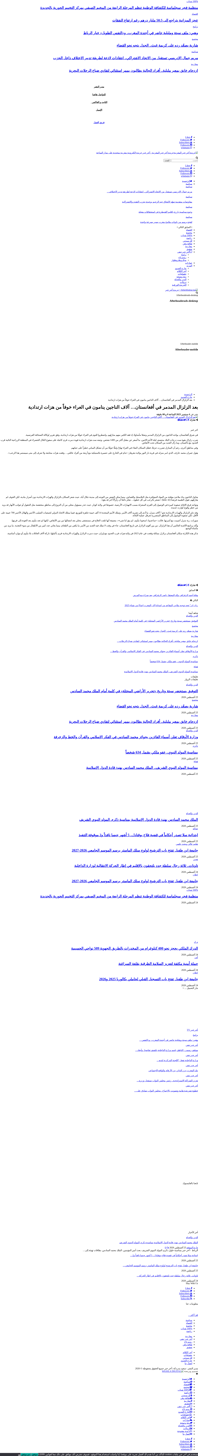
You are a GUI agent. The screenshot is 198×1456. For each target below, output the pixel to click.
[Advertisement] (129, 323)
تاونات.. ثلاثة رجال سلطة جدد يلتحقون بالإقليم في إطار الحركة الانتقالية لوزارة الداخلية (136, 866)
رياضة (189, 238)
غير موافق (26, 1454)
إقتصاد (195, 14)
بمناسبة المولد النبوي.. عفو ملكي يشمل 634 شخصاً (162, 752)
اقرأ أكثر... (193, 1315)
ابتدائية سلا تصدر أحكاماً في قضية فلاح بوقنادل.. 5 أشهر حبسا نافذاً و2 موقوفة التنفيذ (138, 835)
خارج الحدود (180, 268)
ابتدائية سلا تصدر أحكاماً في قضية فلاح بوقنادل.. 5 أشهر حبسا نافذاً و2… (164, 1255)
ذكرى (195, 656)
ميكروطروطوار (178, 260)
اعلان (195, 874)
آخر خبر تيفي (183, 252)
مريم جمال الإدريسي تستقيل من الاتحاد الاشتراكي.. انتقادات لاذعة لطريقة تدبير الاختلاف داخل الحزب (125, 58)
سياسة (194, 51)
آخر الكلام (181, 271)
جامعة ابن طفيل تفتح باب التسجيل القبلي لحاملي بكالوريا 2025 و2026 (148, 979)
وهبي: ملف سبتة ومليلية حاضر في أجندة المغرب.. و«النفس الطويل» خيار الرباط (140, 33)
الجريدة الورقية (179, 285)
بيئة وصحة (181, 276)
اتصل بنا (188, 1363)
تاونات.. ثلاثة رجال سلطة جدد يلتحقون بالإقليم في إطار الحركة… (167, 1275)
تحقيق (189, 249)
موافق (34, 1454)
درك (196, 942)
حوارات (188, 263)
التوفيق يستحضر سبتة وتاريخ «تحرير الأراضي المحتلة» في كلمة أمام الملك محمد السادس (134, 691)
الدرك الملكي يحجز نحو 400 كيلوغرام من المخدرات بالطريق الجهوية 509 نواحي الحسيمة (134, 948)
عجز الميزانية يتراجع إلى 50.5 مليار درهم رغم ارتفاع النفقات (155, 20)
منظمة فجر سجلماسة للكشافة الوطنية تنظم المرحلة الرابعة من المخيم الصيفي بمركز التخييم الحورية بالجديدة (119, 8)
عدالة (195, 828)
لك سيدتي (187, 241)
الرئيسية (186, 1379)
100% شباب (192, 1)
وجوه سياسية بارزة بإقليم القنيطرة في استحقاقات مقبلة (165, 212)
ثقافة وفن (187, 243)
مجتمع (195, 39)
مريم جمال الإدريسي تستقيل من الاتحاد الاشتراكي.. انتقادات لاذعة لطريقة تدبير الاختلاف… (149, 191)
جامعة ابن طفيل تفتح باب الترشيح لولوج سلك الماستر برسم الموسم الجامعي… (160, 1265)
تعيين (195, 859)
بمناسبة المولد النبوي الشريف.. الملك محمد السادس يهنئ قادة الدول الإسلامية (142, 767)
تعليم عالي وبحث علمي (187, 844)
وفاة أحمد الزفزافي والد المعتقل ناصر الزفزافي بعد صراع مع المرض (165, 595)
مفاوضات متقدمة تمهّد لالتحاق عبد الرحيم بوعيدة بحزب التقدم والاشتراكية (157, 202)
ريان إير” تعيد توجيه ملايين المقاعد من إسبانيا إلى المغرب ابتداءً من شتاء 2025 (161, 605)
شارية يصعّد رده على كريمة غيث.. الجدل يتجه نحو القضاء (157, 45)
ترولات (183, 282)
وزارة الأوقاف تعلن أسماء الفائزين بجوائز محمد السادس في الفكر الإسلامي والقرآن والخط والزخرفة (126, 737)
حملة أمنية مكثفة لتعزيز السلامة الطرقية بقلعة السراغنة (158, 964)
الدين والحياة (180, 279)
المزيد (189, 265)
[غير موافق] (19, 1455)
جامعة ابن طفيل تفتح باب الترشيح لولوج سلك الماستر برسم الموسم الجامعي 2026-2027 (135, 850)
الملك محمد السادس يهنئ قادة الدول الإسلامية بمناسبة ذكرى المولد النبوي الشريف (138, 819)
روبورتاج (182, 257)
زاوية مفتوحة (183, 1431)
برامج (195, 26)
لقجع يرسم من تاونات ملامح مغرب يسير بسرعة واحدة (166, 222)
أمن (196, 957)
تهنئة (196, 666)
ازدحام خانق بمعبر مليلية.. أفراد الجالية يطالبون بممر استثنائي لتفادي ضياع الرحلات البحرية (133, 70)
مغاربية (194, 64)
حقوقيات (182, 274)
